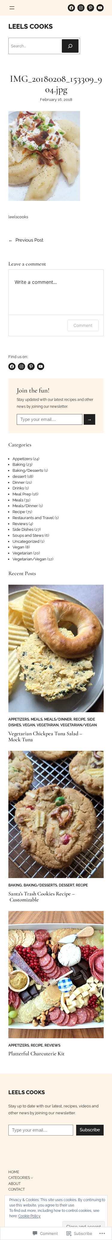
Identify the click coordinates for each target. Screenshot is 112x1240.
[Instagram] (81, 7)
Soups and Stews (28, 535)
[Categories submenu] (32, 1178)
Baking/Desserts (28, 470)
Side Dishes (23, 529)
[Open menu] (12, 7)
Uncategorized (26, 541)
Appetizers (22, 459)
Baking (19, 464)
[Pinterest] (90, 7)
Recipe (19, 512)
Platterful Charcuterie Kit (36, 1053)
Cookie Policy (29, 1216)
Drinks (18, 488)
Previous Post (29, 240)
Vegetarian (22, 553)
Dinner (19, 482)
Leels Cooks (30, 26)
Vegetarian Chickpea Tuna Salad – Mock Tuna (45, 736)
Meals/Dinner (25, 506)
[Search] (70, 46)
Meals (18, 500)
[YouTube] (100, 7)
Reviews (20, 524)
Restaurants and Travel (33, 518)
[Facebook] (71, 7)
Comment (82, 325)
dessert (19, 476)
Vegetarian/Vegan (29, 559)
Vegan (18, 547)
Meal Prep (22, 494)
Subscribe (90, 1130)
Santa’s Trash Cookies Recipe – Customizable (41, 897)
